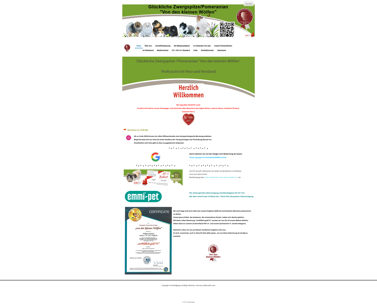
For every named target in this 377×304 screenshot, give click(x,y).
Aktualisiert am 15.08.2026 (137, 130)
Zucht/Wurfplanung (162, 46)
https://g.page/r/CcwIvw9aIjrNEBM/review (207, 157)
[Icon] (241, 47)
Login (193, 302)
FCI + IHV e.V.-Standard (181, 50)
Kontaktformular (207, 50)
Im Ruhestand (148, 50)
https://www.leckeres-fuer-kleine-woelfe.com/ (221, 177)
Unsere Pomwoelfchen (223, 46)
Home (138, 46)
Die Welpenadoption (182, 46)
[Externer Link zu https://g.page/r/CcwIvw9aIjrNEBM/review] (156, 161)
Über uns (148, 46)
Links (195, 50)
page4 (189, 302)
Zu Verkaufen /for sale (202, 46)
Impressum (221, 50)
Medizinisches (162, 50)
